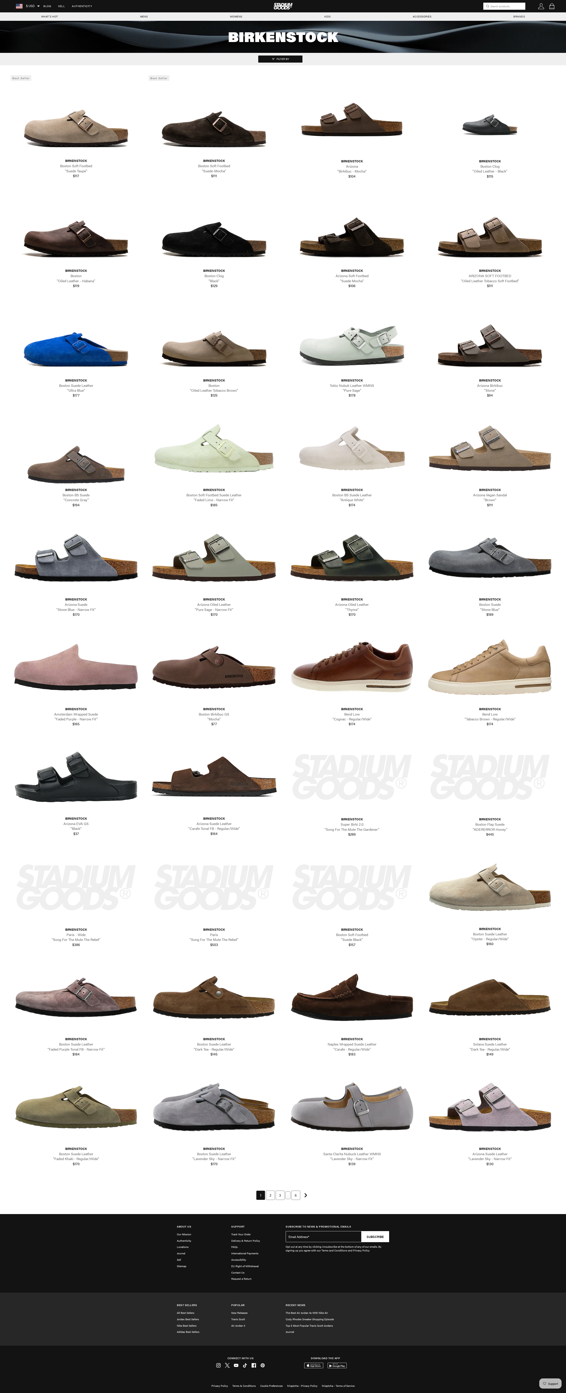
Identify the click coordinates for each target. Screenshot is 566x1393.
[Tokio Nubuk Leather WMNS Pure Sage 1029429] (352, 338)
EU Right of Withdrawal (245, 1266)
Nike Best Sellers (187, 1326)
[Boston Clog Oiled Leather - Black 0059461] (489, 119)
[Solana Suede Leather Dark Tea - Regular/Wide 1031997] (489, 997)
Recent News (296, 1305)
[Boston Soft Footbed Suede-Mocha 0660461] (214, 119)
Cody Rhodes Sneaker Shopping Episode (310, 1319)
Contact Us (238, 1272)
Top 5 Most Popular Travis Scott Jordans (309, 1326)
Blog (47, 6)
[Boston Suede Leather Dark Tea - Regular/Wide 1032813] (214, 997)
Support (238, 1226)
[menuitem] (47, 6)
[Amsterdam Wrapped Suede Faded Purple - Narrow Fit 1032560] (76, 667)
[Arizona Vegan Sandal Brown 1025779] (489, 448)
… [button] (288, 1195)
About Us (184, 1226)
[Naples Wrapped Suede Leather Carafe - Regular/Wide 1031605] (352, 997)
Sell (61, 6)
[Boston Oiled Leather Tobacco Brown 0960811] (214, 338)
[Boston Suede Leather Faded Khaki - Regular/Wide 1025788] (76, 1107)
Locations (183, 1247)
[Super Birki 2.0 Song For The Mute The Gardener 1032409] (352, 777)
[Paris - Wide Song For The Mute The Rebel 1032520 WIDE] (76, 887)
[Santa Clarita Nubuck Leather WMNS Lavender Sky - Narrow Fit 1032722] (352, 1107)
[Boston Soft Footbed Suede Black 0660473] (352, 887)
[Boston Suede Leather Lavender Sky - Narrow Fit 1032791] (214, 1107)
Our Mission (184, 1234)
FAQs (234, 1247)
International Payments (244, 1253)
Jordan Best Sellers (188, 1319)
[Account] (541, 6)
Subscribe (375, 1236)
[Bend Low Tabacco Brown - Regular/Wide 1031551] (489, 667)
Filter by (282, 59)
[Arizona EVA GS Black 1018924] (76, 777)
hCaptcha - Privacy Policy (302, 1386)
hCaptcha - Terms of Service (338, 1386)
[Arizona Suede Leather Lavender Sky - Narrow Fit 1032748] (489, 1107)
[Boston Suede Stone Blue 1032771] (489, 557)
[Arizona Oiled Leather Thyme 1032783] (352, 557)
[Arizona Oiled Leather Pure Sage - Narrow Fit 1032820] (214, 557)
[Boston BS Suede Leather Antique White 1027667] (352, 448)
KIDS (327, 16)
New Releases (239, 1313)
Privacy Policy (219, 1386)
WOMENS (236, 16)
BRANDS (519, 16)
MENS (144, 16)
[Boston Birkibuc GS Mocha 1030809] (214, 667)
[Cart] (551, 6)
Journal (181, 1253)
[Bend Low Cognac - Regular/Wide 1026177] (352, 667)
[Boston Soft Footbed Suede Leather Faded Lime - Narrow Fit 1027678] (214, 448)
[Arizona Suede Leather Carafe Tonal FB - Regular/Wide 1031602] (214, 777)
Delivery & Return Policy (245, 1241)
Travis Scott (238, 1319)
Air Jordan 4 (238, 1326)
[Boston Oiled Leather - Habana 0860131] (76, 229)
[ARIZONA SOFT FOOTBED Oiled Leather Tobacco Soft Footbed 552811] (489, 229)
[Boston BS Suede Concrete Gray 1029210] (76, 448)
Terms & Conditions (244, 1386)
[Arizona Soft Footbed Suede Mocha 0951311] (352, 229)
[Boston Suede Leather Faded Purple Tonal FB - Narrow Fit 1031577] (76, 997)
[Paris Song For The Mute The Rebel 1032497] (214, 887)
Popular (238, 1305)
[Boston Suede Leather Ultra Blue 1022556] (76, 338)
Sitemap (181, 1266)
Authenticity (82, 6)
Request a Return (241, 1279)
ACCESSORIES (422, 16)
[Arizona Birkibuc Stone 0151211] (489, 338)
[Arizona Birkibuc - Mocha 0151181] (352, 119)
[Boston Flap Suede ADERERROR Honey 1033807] (489, 777)
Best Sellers (187, 1305)
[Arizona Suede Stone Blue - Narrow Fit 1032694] (76, 557)
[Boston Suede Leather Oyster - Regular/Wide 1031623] (489, 887)
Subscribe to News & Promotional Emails (318, 1226)
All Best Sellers (185, 1313)
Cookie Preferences (271, 1386)
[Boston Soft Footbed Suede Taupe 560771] (76, 119)
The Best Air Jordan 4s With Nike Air (307, 1313)
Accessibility (238, 1260)
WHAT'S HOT (49, 16)
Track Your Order (241, 1234)
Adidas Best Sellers (188, 1332)
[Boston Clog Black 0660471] (214, 229)
